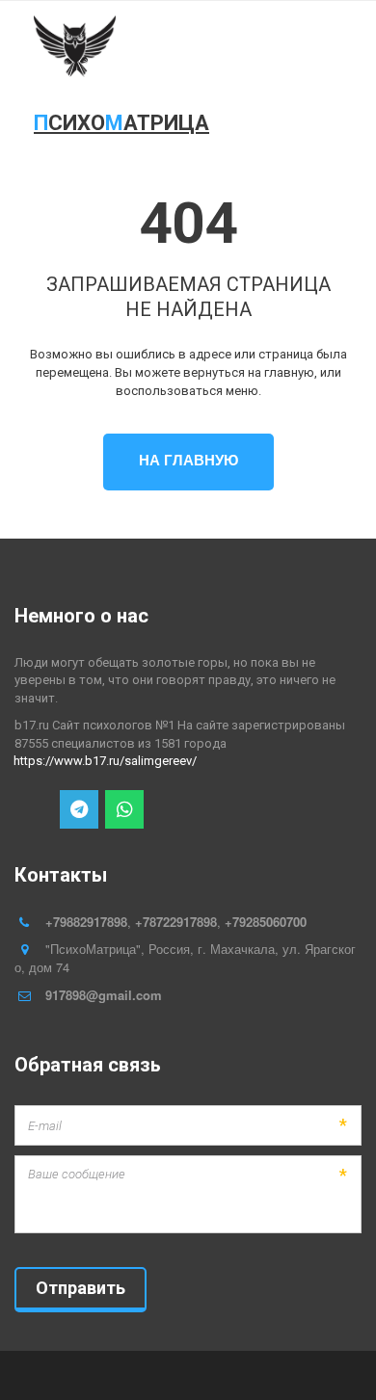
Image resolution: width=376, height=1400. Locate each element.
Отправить (80, 1288)
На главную (188, 459)
